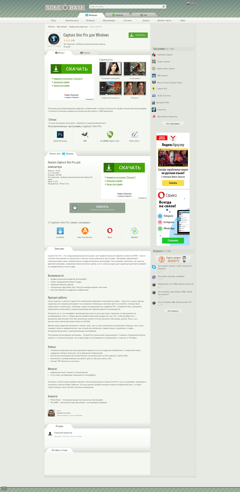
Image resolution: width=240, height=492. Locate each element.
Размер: (51, 175)
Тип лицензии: (69, 44)
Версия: (51, 171)
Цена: (50, 181)
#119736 (79, 436)
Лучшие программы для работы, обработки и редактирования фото (77, 123)
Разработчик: (53, 184)
